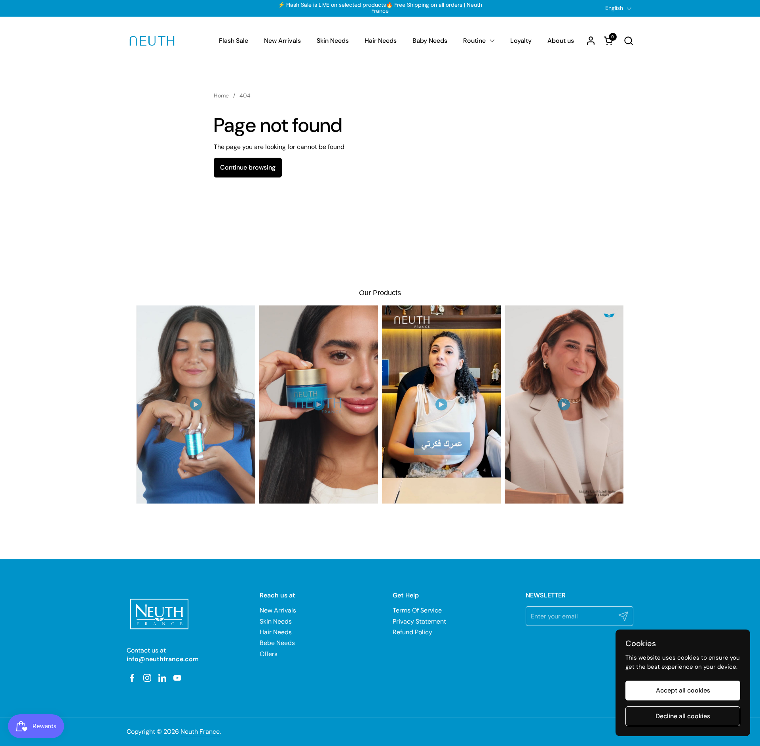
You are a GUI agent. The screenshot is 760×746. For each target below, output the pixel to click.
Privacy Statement (419, 621)
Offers (268, 654)
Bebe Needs (277, 643)
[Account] (591, 41)
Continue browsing (248, 167)
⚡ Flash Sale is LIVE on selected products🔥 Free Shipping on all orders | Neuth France (380, 8)
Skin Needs (276, 621)
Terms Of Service (417, 610)
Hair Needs (276, 632)
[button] (628, 41)
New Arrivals (278, 610)
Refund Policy (412, 632)
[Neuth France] (152, 41)
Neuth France (200, 731)
